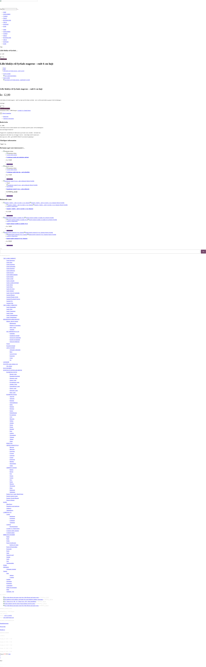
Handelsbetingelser (4, 623)
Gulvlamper (12, 518)
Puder (7, 589)
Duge (7, 573)
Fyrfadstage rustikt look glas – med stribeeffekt (18, 172)
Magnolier (12, 419)
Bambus (11, 469)
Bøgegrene (12, 449)
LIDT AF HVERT (10, 347)
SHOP (4, 12)
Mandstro (12, 461)
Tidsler (11, 465)
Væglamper (12, 522)
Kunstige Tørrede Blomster (12, 498)
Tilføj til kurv (3, 59)
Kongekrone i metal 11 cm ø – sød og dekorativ (17, 189)
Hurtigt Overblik (30, 181)
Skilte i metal (13, 327)
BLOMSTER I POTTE (11, 372)
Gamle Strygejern (10, 288)
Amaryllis (12, 396)
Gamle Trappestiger (10, 311)
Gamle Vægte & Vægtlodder (12, 293)
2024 (9, 654)
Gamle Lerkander (10, 280)
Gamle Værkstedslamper (12, 315)
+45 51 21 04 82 (8, 615)
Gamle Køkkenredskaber (12, 274)
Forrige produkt (6, 73)
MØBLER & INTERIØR (9, 534)
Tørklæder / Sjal (10, 591)
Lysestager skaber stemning (11, 154)
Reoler (7, 551)
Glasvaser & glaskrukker (15, 337)
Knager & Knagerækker (11, 547)
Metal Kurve (9, 504)
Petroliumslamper (14, 526)
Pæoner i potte (13, 388)
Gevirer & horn (13, 354)
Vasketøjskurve (9, 510)
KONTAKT (6, 24)
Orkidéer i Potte (13, 384)
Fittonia (11, 475)
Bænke (7, 536)
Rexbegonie (12, 490)
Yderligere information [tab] (8, 118)
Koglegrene (12, 459)
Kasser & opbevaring (11, 543)
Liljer (11, 417)
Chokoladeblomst (14, 402)
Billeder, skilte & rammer (12, 321)
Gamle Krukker (10, 276)
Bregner (11, 471)
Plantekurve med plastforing (12, 506)
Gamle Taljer (9, 309)
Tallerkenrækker (10, 563)
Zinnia (11, 441)
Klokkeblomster (13, 412)
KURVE (5, 502)
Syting (11, 358)
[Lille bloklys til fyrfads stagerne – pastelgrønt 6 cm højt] (16, 80)
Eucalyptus (12, 451)
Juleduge (12, 575)
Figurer (8, 343)
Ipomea (11, 410)
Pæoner (11, 425)
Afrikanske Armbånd (11, 569)
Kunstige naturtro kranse (12, 496)
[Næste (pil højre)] (2, 666)
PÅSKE (5, 565)
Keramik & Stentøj (10, 345)
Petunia (11, 427)
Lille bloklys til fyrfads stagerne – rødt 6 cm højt (13, 70)
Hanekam (12, 406)
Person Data (2, 626)
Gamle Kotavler (10, 272)
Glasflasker (12, 333)
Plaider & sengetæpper (11, 587)
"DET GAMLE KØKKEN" (9, 258)
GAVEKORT (6, 362)
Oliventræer (12, 486)
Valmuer (11, 439)
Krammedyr (9, 583)
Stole (7, 561)
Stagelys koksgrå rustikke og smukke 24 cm (17, 223)
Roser (11, 431)
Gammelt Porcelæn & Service (13, 299)
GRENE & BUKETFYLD (12, 445)
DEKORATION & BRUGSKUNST (11, 319)
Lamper (8, 514)
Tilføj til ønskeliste (6, 113)
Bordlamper (12, 516)
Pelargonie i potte (14, 390)
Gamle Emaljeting (10, 264)
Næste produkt (6, 77)
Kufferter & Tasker (14, 545)
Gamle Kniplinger (10, 268)
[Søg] (17, 9)
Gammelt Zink (9, 303)
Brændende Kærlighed (15, 376)
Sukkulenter (12, 492)
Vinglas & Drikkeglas (14, 341)
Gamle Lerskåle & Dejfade (12, 282)
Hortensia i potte (13, 378)
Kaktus (11, 482)
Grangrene (12, 455)
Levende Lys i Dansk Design (24, 110)
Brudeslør (12, 400)
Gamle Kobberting (10, 270)
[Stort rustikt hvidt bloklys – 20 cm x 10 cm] (9, 75)
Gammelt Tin (9, 301)
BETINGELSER (7, 20)
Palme (11, 488)
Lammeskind (9, 585)
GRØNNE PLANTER (11, 467)
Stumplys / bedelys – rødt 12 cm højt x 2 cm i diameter (19, 208)
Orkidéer (12, 423)
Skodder (8, 557)
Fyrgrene (12, 453)
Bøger (11, 351)
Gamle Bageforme (10, 260)
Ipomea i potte (13, 380)
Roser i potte (12, 392)
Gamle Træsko (9, 313)
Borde (7, 538)
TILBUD (5, 16)
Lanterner (8, 524)
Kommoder (9, 549)
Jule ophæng (9, 366)
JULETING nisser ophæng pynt (10, 364)
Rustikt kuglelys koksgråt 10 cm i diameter (16, 238)
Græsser (11, 457)
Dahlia (11, 404)
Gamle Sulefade (10, 291)
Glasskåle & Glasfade (14, 335)
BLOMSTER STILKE (11, 394)
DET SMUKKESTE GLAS (12, 331)
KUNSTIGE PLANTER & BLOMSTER (12, 370)
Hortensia (12, 408)
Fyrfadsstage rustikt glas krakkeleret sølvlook (17, 157)
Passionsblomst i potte (15, 386)
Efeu (11, 473)
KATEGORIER (6, 14)
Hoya (11, 480)
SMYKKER (6, 567)
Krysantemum (13, 414)
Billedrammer (13, 323)
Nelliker (11, 421)
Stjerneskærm (13, 435)
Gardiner (8, 579)
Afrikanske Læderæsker (15, 349)
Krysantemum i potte (14, 382)
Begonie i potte (13, 374)
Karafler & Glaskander (15, 339)
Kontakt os (2, 629)
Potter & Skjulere (9, 186)
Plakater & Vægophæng (15, 325)
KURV (4, 26)
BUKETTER (9, 443)
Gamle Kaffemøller (10, 266)
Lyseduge (12, 577)
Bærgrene (12, 447)
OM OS (5, 22)
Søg (1, 9)
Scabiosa (12, 433)
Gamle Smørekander (11, 307)
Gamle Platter (9, 286)
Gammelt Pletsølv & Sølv (12, 297)
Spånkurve (8, 508)
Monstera (12, 484)
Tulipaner (12, 437)
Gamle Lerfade (9, 278)
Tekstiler (5, 571)
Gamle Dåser (9, 262)
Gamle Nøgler (9, 284)
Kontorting (12, 356)
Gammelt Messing (10, 295)
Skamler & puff (10, 555)
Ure (10, 360)
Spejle (7, 559)
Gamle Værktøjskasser (11, 317)
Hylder (8, 540)
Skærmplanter (13, 463)
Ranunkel (12, 429)
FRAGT (5, 18)
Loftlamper (12, 520)
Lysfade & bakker (10, 532)
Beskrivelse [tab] (5, 116)
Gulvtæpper (9, 581)
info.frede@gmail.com (8, 617)
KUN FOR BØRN (7, 368)
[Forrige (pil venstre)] (0, 666)
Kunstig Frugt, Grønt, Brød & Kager (14, 494)
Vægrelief (12, 329)
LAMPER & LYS (7, 512)
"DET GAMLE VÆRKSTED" (10, 305)
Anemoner (12, 398)
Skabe (7, 553)
